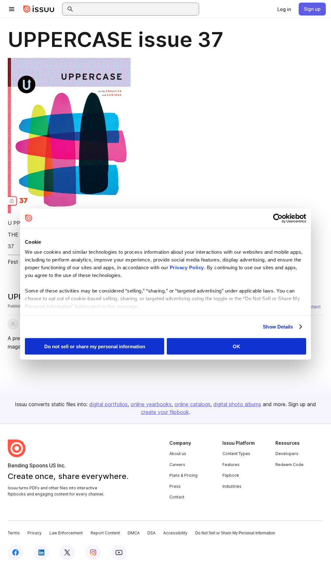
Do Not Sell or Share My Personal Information (235, 533)
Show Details (278, 326)
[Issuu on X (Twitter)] (67, 552)
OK (236, 346)
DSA (151, 532)
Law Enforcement (66, 532)
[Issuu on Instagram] (93, 552)
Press (175, 486)
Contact (176, 497)
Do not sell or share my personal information (94, 346)
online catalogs (192, 404)
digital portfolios (108, 404)
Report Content (105, 532)
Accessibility (175, 532)
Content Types (236, 453)
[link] (284, 9)
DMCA (134, 532)
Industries (231, 486)
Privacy (34, 532)
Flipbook (230, 475)
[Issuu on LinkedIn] (41, 552)
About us (177, 453)
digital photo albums (237, 404)
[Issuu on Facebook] (15, 552)
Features (231, 464)
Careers (177, 464)
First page (19, 262)
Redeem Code (289, 464)
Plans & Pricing (183, 475)
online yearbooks (151, 404)
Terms (14, 532)
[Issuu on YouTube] (119, 552)
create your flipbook (165, 412)
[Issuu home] (39, 9)
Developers (286, 453)
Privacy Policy (187, 267)
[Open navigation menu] (11, 9)
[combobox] (136, 9)
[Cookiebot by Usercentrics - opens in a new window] (278, 218)
